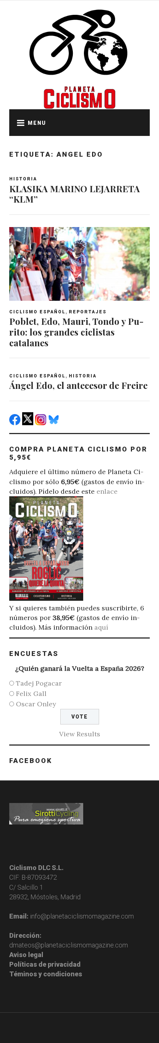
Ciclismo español (37, 311)
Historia (23, 178)
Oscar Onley (36, 704)
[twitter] (28, 423)
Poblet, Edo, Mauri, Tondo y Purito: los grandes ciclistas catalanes (76, 332)
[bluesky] (54, 423)
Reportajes (87, 311)
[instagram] (41, 423)
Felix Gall (31, 693)
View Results (79, 734)
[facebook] (15, 423)
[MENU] (18, 122)
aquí (101, 627)
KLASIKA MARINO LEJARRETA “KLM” (74, 194)
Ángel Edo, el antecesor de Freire (78, 385)
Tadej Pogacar (39, 683)
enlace (107, 491)
